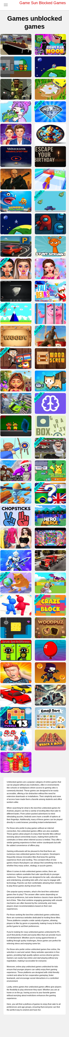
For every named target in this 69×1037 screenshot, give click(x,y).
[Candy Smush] (50, 538)
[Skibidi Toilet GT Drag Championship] (50, 448)
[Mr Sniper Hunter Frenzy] (15, 179)
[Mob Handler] (50, 583)
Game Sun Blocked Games (42, 3)
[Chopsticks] (15, 515)
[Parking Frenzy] (15, 246)
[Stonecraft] (15, 291)
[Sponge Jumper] (15, 628)
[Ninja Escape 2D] (50, 672)
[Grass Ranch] (50, 89)
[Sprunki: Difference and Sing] (15, 650)
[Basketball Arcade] (15, 44)
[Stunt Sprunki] (50, 246)
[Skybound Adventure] (15, 313)
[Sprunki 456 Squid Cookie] (15, 67)
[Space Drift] (15, 224)
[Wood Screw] (50, 358)
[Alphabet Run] (15, 740)
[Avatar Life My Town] (15, 111)
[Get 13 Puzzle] (15, 717)
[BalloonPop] (50, 650)
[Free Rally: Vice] (50, 336)
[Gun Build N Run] (50, 179)
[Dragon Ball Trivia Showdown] (50, 134)
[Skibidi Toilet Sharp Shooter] (15, 89)
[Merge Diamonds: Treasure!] (50, 111)
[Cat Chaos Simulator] (15, 583)
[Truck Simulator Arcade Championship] (50, 560)
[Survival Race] (15, 695)
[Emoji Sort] (50, 717)
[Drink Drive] (50, 201)
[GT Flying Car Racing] (15, 403)
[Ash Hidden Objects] (50, 470)
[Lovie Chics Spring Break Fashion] (15, 381)
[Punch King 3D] (15, 672)
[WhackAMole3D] (50, 740)
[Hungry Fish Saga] (15, 201)
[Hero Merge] (50, 515)
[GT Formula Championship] (50, 695)
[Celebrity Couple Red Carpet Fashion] (15, 134)
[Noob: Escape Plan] (50, 44)
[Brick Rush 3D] (15, 493)
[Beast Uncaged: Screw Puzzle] (50, 313)
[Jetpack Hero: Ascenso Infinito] (15, 156)
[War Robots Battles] (15, 560)
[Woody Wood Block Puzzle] (15, 336)
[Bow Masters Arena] (15, 448)
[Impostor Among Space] (50, 224)
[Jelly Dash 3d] (15, 605)
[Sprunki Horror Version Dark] (15, 426)
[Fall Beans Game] (50, 291)
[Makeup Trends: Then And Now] (15, 269)
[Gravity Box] (50, 426)
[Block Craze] (50, 605)
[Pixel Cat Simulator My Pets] (50, 381)
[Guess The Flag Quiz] (50, 493)
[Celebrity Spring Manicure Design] (50, 269)
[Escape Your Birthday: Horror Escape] (50, 156)
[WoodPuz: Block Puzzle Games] (50, 628)
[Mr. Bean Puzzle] (15, 358)
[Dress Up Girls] (15, 538)
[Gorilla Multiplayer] (15, 470)
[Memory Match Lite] (50, 403)
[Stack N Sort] (15, 762)
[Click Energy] (50, 67)
